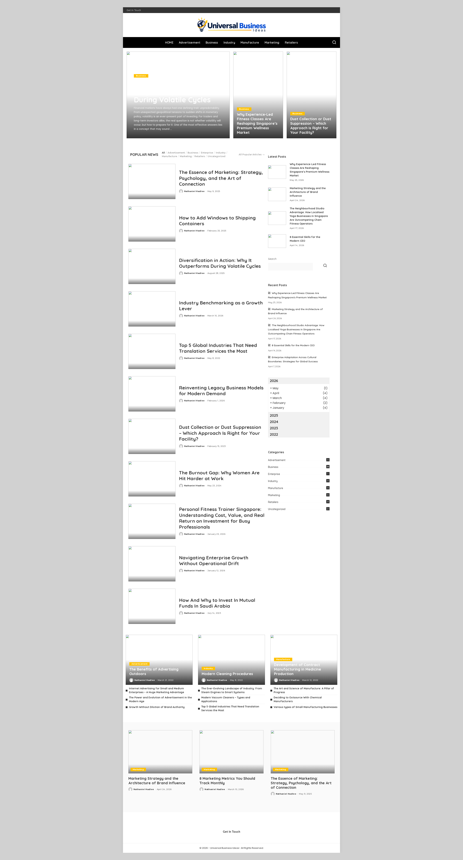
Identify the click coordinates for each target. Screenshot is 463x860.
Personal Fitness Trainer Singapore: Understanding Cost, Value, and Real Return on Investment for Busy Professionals (221, 518)
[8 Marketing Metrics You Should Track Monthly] (231, 751)
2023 (274, 428)
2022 (274, 434)
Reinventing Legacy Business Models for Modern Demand (221, 391)
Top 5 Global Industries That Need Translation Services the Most (218, 348)
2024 (274, 421)
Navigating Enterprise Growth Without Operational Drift (213, 561)
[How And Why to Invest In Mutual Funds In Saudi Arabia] (151, 606)
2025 (274, 415)
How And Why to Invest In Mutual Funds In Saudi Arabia (217, 603)
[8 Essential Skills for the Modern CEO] (277, 241)
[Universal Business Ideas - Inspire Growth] (232, 25)
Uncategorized (216, 156)
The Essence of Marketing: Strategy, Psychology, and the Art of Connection (221, 178)
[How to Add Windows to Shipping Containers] (151, 224)
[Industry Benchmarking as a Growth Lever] (151, 308)
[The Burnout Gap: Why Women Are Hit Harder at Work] (151, 478)
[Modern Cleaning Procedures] (231, 660)
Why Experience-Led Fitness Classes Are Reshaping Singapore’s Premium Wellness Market (257, 123)
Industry (221, 152)
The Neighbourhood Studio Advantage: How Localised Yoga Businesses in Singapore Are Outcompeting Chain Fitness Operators (309, 216)
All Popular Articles (250, 154)
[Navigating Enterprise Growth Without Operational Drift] (151, 563)
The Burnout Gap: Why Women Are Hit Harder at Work (219, 476)
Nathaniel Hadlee (149, 135)
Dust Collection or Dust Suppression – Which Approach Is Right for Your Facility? (310, 126)
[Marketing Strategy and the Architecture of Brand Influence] (277, 194)
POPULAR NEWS (144, 154)
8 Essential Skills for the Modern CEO (293, 345)
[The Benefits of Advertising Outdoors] (159, 660)
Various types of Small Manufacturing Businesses (305, 707)
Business (141, 75)
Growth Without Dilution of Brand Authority (157, 707)
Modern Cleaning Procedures (227, 673)
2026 (274, 380)
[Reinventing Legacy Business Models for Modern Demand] (151, 393)
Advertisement (176, 152)
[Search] (334, 42)
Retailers (199, 156)
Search (272, 259)
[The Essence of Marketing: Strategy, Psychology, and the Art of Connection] (151, 181)
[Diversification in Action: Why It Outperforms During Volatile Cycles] (151, 266)
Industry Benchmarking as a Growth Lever (221, 306)
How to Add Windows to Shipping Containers (217, 221)
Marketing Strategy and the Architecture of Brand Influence (308, 192)
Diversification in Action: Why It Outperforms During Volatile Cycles (176, 91)
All (163, 152)
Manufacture (169, 156)
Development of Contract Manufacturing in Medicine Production (297, 669)
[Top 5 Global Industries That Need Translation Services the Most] (151, 351)
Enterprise (207, 152)
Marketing (186, 156)
